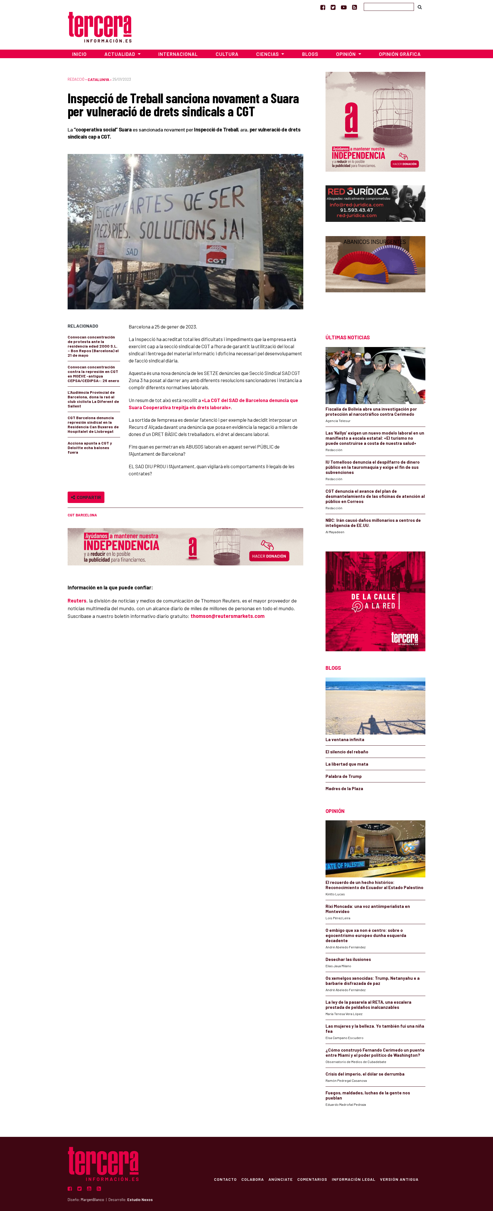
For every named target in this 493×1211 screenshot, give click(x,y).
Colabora (252, 1179)
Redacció (76, 79)
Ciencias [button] (268, 54)
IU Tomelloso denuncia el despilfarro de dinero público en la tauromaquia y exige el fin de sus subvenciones (373, 467)
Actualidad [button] (120, 54)
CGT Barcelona (82, 515)
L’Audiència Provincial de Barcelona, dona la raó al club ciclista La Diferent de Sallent (93, 399)
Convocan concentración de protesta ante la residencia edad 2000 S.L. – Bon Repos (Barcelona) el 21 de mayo (93, 346)
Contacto (225, 1179)
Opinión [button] (346, 54)
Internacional (178, 54)
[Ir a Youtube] (344, 7)
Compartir (88, 497)
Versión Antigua (399, 1179)
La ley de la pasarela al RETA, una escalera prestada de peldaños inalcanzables (368, 1004)
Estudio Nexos (140, 1199)
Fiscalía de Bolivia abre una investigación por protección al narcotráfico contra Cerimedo (371, 411)
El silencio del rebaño (347, 751)
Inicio (79, 54)
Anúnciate (280, 1179)
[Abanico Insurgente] (375, 275)
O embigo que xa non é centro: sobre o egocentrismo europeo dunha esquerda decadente (366, 935)
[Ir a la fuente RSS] (354, 7)
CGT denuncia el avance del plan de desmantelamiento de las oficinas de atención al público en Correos (375, 496)
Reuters (77, 600)
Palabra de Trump (344, 776)
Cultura (227, 54)
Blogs (310, 54)
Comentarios (312, 1179)
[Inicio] (100, 26)
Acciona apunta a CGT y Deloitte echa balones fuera (90, 448)
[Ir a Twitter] (333, 7)
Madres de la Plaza (344, 788)
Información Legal (353, 1179)
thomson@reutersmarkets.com (227, 616)
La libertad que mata (347, 763)
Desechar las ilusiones (348, 959)
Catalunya (98, 79)
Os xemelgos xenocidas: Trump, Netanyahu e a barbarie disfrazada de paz (373, 980)
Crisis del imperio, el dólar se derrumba (365, 1073)
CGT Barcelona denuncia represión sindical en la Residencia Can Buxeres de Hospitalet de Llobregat (93, 424)
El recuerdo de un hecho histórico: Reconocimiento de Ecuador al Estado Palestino (374, 885)
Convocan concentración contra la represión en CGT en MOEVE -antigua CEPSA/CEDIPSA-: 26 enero (93, 373)
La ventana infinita (345, 739)
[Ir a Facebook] (322, 7)
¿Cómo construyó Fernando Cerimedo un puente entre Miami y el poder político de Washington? (375, 1052)
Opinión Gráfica (400, 54)
